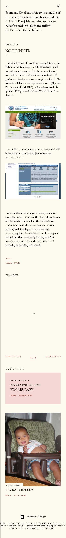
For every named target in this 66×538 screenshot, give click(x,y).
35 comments (25, 395)
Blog (9, 30)
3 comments (20, 495)
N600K (16, 263)
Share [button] (8, 258)
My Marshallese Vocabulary (25, 387)
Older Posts (53, 356)
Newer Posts (13, 356)
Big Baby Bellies (19, 489)
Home (33, 357)
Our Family (22, 30)
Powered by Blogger (36, 516)
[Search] (59, 5)
